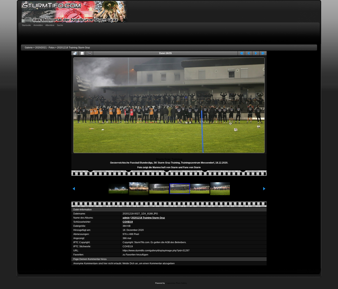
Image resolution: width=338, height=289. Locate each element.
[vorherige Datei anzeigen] (248, 53)
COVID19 (128, 222)
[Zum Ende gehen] (263, 53)
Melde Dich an (130, 263)
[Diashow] (89, 53)
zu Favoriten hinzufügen (135, 254)
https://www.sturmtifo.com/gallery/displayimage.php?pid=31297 (156, 250)
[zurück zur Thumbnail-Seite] (74, 53)
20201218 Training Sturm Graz (73, 47)
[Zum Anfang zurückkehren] (241, 53)
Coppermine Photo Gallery (176, 283)
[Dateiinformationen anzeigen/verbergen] (82, 53)
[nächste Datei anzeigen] (255, 53)
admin (126, 217)
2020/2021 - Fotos (45, 47)
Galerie (29, 47)
